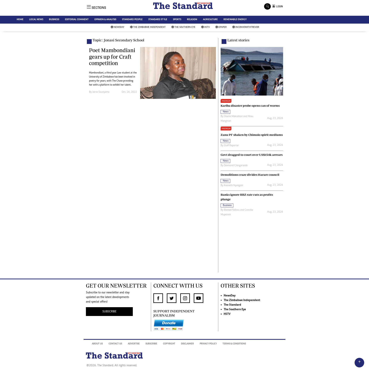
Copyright (169, 344)
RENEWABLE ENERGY (235, 19)
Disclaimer (187, 344)
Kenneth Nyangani (233, 185)
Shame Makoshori (233, 116)
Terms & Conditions (234, 344)
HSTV (207, 27)
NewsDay (119, 27)
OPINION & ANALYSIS (105, 19)
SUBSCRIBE (109, 311)
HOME (20, 19)
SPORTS (177, 19)
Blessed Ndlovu (232, 210)
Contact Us (115, 344)
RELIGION (192, 19)
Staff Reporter (231, 145)
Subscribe (151, 344)
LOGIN (279, 6)
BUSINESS (54, 19)
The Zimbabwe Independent (149, 27)
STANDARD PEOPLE (132, 19)
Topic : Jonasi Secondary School (118, 40)
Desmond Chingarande (236, 165)
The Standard (232, 304)
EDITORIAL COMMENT (77, 19)
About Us (97, 344)
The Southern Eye (185, 27)
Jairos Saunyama (100, 92)
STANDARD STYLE (157, 19)
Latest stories (238, 40)
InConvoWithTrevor (247, 27)
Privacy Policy (208, 344)
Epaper (223, 27)
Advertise (134, 344)
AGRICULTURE (210, 19)
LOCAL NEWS (36, 19)
